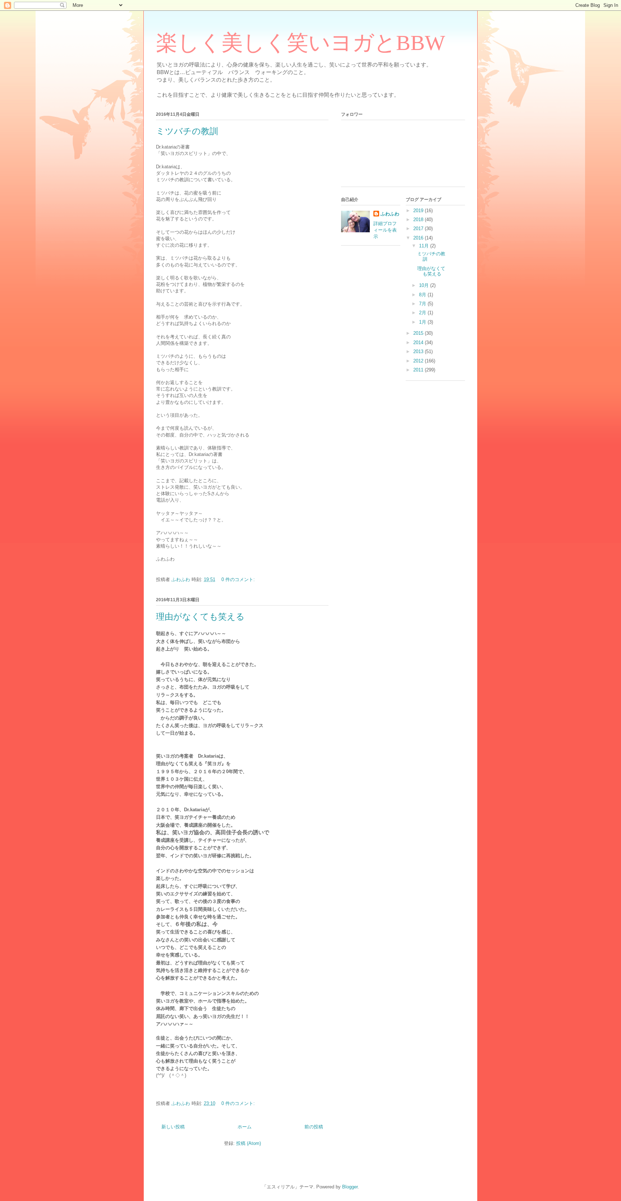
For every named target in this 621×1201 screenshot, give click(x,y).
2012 (419, 361)
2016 (419, 238)
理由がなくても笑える (200, 616)
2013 (419, 351)
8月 (423, 294)
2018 (419, 219)
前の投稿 (313, 1126)
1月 (423, 322)
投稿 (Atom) (248, 1143)
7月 (423, 303)
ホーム (245, 1126)
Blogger (350, 1186)
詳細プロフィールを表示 (385, 230)
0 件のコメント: (238, 579)
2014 (419, 342)
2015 (419, 333)
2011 (419, 370)
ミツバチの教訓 (187, 131)
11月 (424, 245)
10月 (424, 285)
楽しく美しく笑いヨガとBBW (300, 43)
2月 (423, 312)
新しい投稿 (173, 1126)
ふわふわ (390, 213)
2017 (419, 228)
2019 (419, 210)
